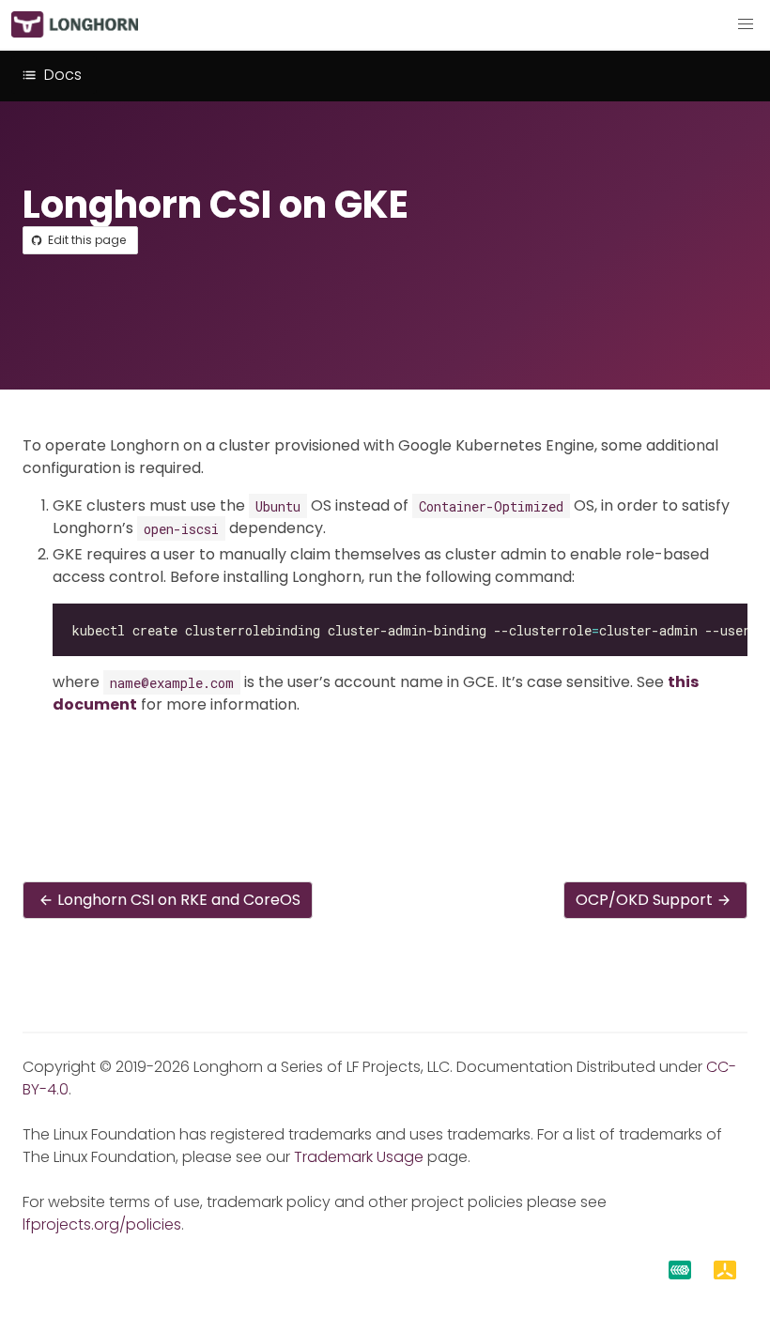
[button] (745, 24)
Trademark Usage (359, 1157)
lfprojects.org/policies (102, 1224)
